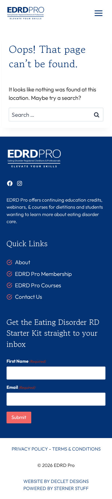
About (22, 262)
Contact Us (28, 296)
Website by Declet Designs (56, 481)
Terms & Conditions (76, 449)
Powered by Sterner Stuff (56, 488)
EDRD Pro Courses (38, 285)
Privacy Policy (30, 449)
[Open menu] (98, 13)
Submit (18, 417)
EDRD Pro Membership (43, 273)
